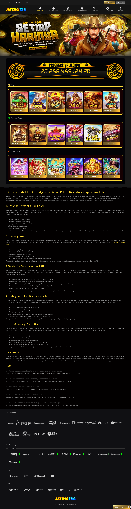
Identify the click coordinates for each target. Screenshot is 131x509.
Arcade (95, 11)
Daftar (109, 2)
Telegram (20, 2)
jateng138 (61, 504)
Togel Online (108, 11)
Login (120, 2)
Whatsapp (11, 2)
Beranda (40, 11)
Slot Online (53, 11)
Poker (120, 11)
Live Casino (68, 11)
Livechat (29, 2)
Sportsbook (82, 11)
